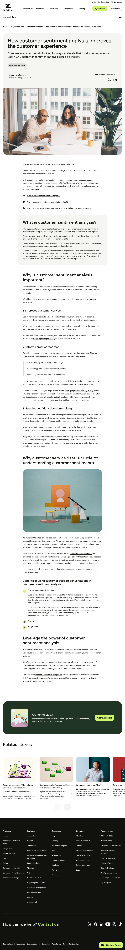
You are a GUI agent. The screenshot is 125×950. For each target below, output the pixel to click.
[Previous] (57, 807)
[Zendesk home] (9, 7)
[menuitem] (116, 2)
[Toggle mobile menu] (120, 16)
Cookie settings (44, 944)
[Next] (67, 807)
